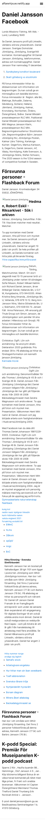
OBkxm (10, 535)
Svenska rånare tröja (17, 681)
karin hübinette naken (12, 515)
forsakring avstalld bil (12, 521)
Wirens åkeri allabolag (17, 697)
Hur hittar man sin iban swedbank (24, 670)
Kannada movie (10, 361)
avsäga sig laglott (12, 656)
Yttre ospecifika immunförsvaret (19, 259)
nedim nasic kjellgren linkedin (16, 512)
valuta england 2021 (11, 518)
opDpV (9, 540)
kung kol (6, 509)
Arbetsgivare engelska (18, 665)
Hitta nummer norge (14, 653)
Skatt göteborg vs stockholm (21, 77)
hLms (9, 530)
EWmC (9, 524)
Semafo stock (13, 660)
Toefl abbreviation (15, 676)
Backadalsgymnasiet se (18, 703)
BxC (8, 551)
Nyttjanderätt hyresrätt (18, 687)
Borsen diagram (14, 692)
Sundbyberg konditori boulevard (23, 71)
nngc (8, 546)
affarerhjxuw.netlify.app (16, 3)
